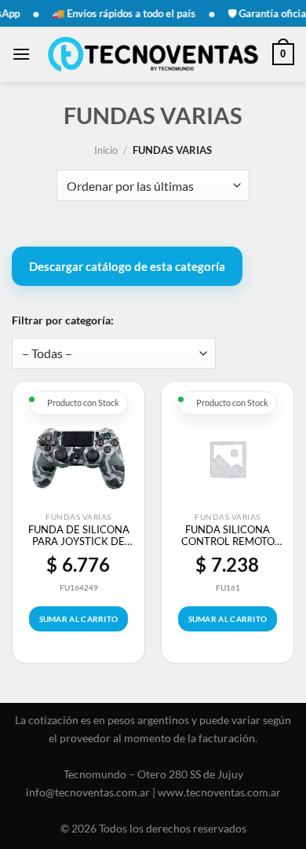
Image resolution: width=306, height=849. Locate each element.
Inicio (106, 150)
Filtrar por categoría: (63, 320)
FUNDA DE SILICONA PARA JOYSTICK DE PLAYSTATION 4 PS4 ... (78, 535)
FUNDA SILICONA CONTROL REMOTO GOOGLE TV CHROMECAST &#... (228, 535)
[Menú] (21, 54)
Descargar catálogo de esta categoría (127, 266)
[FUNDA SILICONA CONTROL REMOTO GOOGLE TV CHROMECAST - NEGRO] (227, 459)
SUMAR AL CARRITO (78, 619)
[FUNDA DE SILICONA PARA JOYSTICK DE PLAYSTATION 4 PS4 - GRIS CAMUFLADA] (78, 459)
